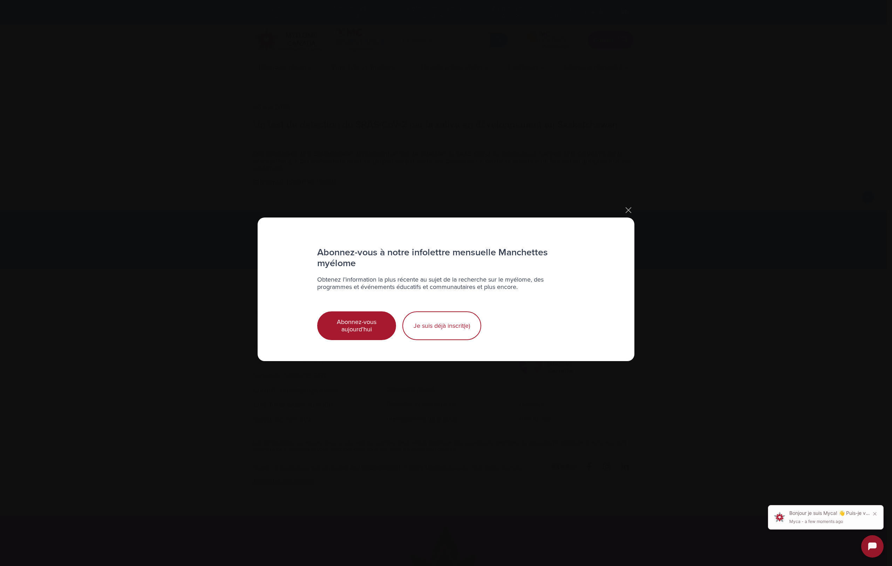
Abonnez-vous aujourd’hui (356, 325)
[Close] (628, 210)
